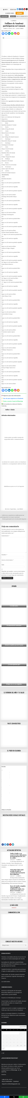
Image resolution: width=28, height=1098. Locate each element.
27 (14, 1045)
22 (21, 1042)
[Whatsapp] (12, 33)
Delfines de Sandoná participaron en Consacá (14, 24)
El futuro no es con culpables (14, 684)
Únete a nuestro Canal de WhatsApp (13, 401)
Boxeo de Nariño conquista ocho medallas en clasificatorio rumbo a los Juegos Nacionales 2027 (18, 888)
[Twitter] (18, 9)
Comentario (5, 535)
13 (14, 1039)
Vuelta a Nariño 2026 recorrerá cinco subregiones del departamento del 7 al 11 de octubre (18, 856)
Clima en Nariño (6, 809)
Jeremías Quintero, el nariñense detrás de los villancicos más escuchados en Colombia (13, 1015)
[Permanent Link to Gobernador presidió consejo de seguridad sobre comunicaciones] (14, 426)
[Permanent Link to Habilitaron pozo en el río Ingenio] (14, 475)
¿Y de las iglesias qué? (14, 664)
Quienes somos (10, 13)
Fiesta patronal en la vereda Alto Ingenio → (15, 519)
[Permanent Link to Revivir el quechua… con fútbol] (14, 497)
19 (10, 1042)
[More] (18, 33)
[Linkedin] (9, 33)
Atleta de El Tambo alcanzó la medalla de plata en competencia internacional (13, 1003)
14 (17, 1039)
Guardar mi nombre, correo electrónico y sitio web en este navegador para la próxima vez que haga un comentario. (13, 573)
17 (3, 1042)
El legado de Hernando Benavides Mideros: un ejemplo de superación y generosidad (11, 992)
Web (3, 565)
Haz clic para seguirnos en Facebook (13, 398)
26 (10, 1045)
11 (6, 1039)
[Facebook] (20, 9)
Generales (14, 20)
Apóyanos (19, 13)
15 (21, 1039)
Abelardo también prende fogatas (14, 645)
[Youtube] (24, 9)
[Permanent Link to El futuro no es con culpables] (14, 676)
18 (6, 1042)
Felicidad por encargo (14, 997)
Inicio (6, 9)
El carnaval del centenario (14, 625)
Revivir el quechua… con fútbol (14, 509)
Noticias (14, 9)
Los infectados (14, 606)
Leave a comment (20, 28)
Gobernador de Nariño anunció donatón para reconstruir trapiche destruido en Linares (13, 976)
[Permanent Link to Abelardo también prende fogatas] (14, 637)
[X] (14, 1097)
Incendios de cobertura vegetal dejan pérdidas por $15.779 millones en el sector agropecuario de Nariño (13, 964)
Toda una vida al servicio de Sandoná (12, 1010)
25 (6, 1045)
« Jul (2, 1053)
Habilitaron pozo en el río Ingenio (14, 486)
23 (24, 1042)
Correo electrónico (8, 560)
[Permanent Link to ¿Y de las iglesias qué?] (14, 656)
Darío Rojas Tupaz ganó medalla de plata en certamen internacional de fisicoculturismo (17, 872)
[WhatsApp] (23, 1097)
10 (3, 1039)
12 (10, 1039)
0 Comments (18, 859)
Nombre (4, 554)
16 (24, 1039)
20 (14, 1042)
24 (3, 1045)
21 (17, 1042)
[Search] (27, 9)
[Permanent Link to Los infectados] (14, 598)
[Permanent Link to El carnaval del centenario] (14, 617)
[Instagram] (22, 9)
